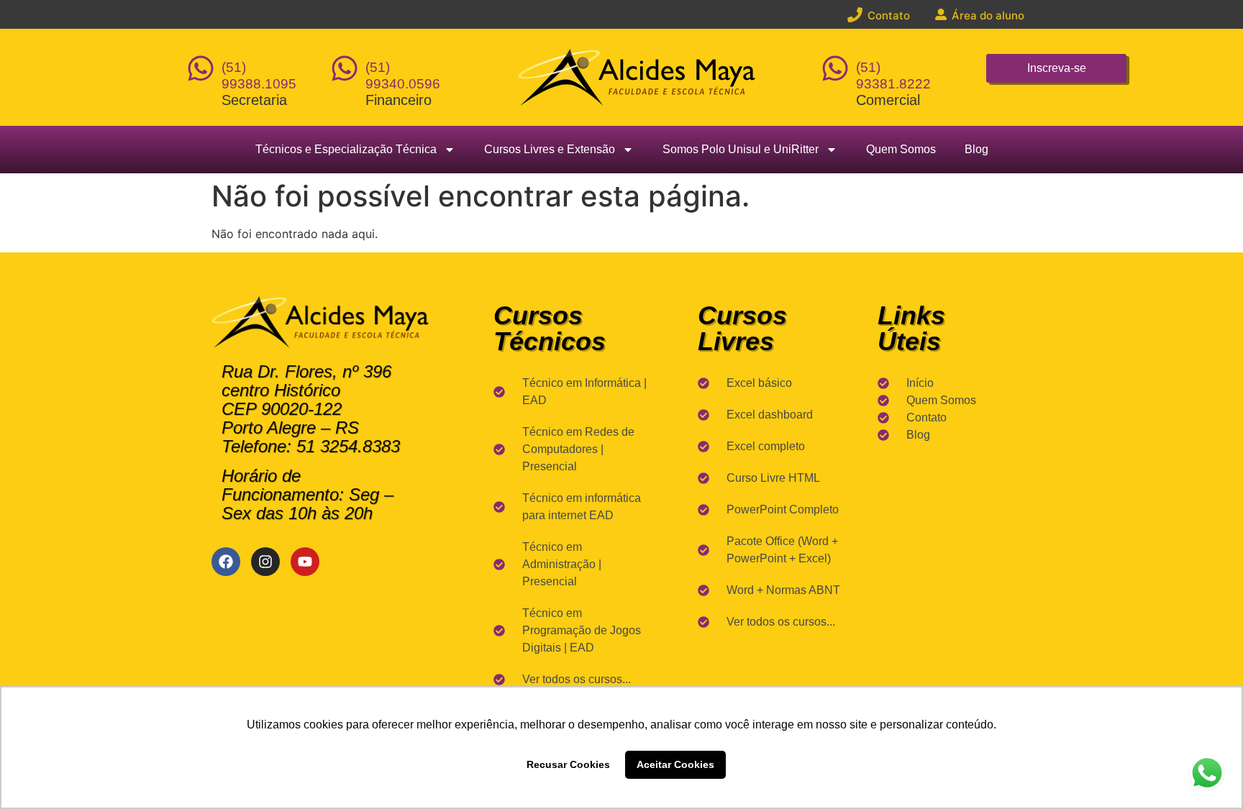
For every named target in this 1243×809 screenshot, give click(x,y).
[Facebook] (225, 561)
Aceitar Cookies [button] (675, 764)
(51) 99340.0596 (402, 75)
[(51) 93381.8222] (835, 68)
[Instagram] (265, 561)
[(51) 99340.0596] (344, 68)
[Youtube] (305, 561)
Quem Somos (901, 149)
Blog (976, 149)
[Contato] (854, 14)
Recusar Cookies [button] (568, 764)
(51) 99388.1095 (259, 75)
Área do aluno (988, 15)
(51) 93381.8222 (893, 75)
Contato (889, 15)
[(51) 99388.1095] (200, 68)
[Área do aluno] (941, 14)
